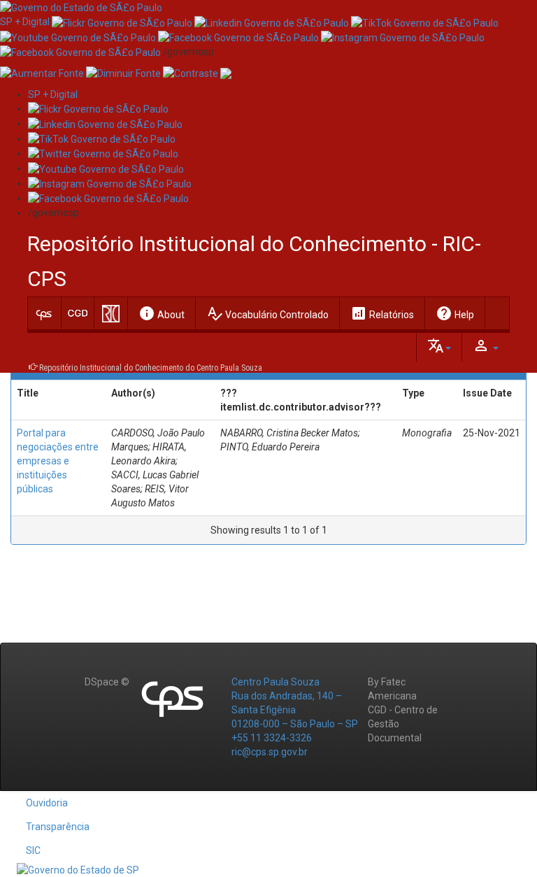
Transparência (58, 826)
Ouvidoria (47, 802)
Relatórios (382, 313)
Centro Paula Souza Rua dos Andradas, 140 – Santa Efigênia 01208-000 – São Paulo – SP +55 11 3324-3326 (294, 709)
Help (455, 313)
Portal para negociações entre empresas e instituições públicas (58, 460)
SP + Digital (25, 21)
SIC (33, 850)
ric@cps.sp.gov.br (269, 751)
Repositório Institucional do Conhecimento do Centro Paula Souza (150, 368)
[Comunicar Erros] (225, 72)
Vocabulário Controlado (267, 313)
